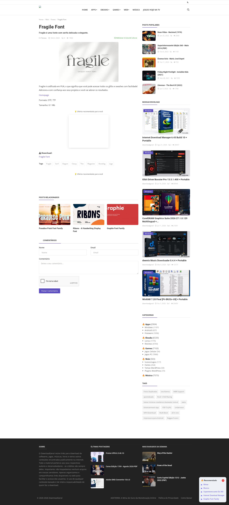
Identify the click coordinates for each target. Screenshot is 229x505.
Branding (102, 164)
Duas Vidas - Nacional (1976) (170, 32)
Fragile (48, 164)
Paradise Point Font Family (51, 228)
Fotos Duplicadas (150, 391)
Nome (41, 247)
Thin (82, 164)
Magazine (91, 164)
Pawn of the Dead (164, 465)
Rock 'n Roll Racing (164, 397)
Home (85, 9)
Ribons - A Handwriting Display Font (87, 229)
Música (136, 9)
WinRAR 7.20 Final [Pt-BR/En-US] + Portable (165, 299)
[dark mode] (188, 2)
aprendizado (149, 397)
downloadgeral (148, 145)
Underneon (179, 407)
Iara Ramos (165, 391)
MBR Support (178, 391)
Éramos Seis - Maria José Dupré (171, 59)
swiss (184, 402)
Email (93, 247)
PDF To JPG (166, 407)
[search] (188, 9)
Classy (74, 164)
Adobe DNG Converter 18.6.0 (118, 480)
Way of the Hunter (164, 453)
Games (116, 9)
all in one (175, 413)
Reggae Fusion (173, 418)
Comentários (50, 240)
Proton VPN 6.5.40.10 (115, 453)
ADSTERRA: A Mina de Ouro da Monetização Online (133, 498)
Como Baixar (186, 498)
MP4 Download (150, 413)
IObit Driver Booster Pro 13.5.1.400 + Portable (166, 179)
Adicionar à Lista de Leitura (126, 38)
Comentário (44, 259)
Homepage (44, 95)
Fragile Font (44, 156)
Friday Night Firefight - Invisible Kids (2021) (173, 73)
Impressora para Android (153, 418)
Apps (93, 9)
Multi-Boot (163, 413)
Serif (57, 164)
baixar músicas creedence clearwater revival (161, 402)
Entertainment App (151, 407)
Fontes (53, 19)
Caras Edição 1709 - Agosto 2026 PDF (121, 466)
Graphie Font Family (116, 228)
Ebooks (104, 9)
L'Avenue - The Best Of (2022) (170, 85)
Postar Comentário (49, 291)
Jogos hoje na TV (151, 9)
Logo (111, 164)
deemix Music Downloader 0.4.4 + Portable (164, 260)
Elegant (65, 164)
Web (126, 9)
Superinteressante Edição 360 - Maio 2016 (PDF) (173, 46)
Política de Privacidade (168, 498)
